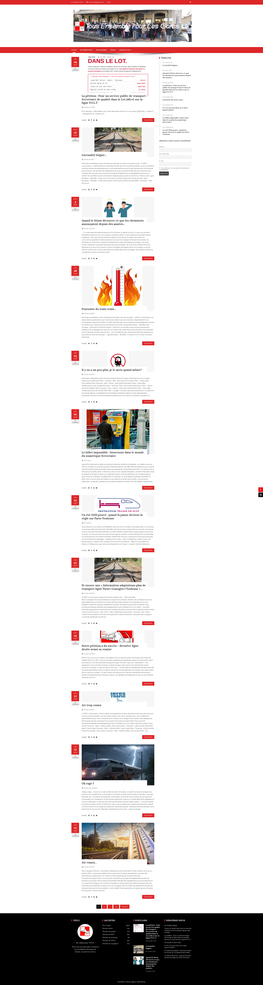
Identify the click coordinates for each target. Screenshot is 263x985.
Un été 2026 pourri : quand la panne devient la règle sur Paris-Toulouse (112, 516)
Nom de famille (164, 154)
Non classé (87, 460)
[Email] (96, 120)
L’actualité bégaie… (94, 155)
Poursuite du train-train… (99, 309)
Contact (113, 50)
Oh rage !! (88, 783)
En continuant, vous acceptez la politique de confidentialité (174, 168)
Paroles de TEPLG (89, 107)
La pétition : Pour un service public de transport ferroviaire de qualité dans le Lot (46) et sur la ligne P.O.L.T (114, 99)
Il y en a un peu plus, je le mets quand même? (112, 370)
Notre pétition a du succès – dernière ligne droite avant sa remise (110, 647)
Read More (148, 120)
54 (116, 907)
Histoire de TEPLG (125, 50)
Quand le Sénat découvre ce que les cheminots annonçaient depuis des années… (113, 222)
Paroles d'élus (107, 928)
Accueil (74, 50)
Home (108, 2)
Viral (132, 982)
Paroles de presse (89, 228)
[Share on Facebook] (89, 120)
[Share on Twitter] (91, 120)
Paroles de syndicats (110, 937)
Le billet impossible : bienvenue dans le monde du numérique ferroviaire (113, 454)
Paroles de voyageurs (91, 788)
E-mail (161, 161)
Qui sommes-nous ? (86, 50)
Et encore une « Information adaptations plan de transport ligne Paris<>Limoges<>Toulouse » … (114, 587)
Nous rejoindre (101, 50)
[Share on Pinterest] (94, 120)
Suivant (124, 907)
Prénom (161, 147)
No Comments (75, 69)
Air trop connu (91, 705)
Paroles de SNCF (89, 159)
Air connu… (89, 862)
